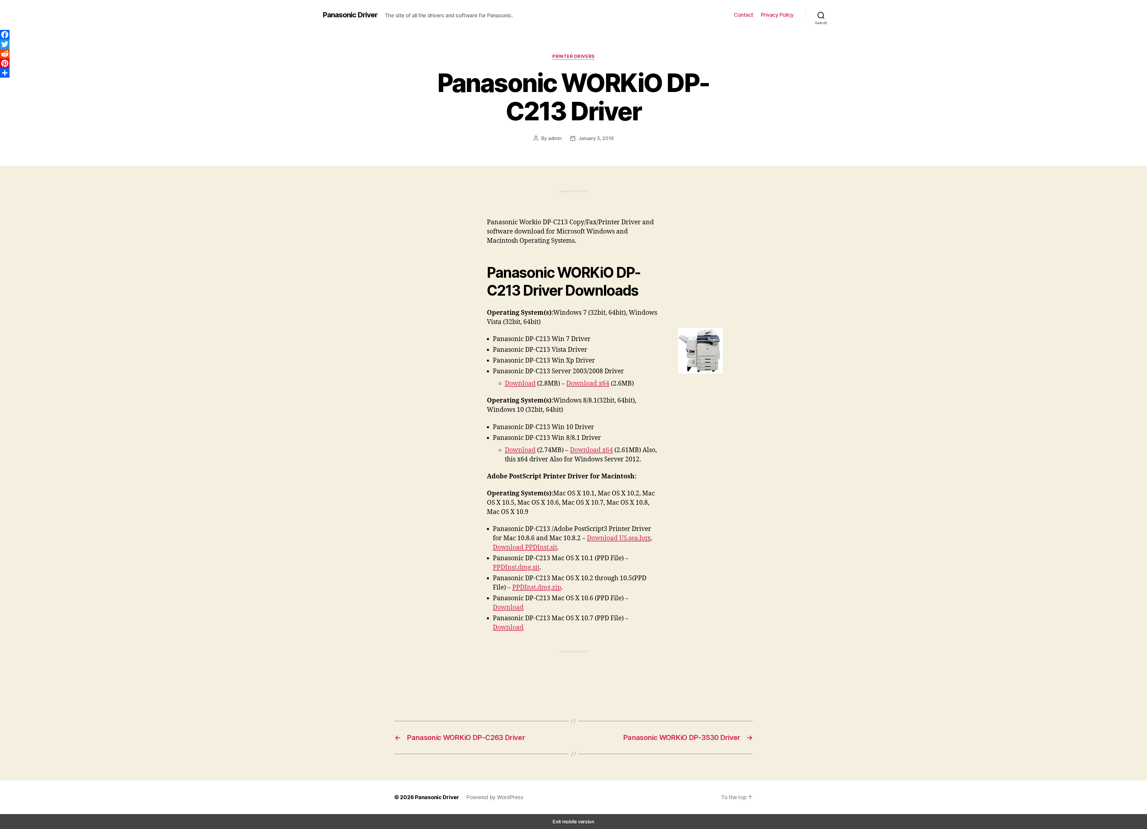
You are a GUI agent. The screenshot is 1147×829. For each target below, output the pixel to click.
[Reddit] (5, 54)
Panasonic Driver (350, 15)
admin (555, 138)
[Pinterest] (5, 63)
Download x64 (587, 384)
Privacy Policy (777, 15)
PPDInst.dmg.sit (516, 568)
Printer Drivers (573, 56)
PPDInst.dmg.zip (536, 588)
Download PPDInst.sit (525, 548)
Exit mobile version (573, 822)
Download (520, 384)
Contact (743, 15)
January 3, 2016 (596, 138)
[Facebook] (5, 34)
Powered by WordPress (494, 797)
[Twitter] (5, 44)
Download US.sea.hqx (619, 538)
